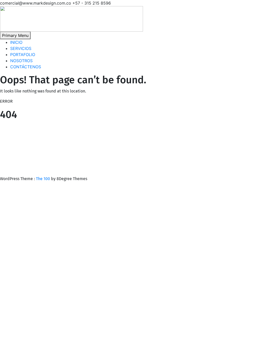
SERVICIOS (20, 48)
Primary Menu (15, 35)
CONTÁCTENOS (25, 66)
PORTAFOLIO (22, 54)
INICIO (16, 42)
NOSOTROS (21, 60)
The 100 (43, 178)
